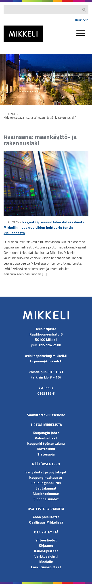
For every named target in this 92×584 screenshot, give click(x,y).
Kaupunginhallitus (46, 483)
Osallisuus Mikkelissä (46, 522)
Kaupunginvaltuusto (46, 477)
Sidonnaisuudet (46, 499)
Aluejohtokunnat (46, 493)
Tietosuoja (46, 454)
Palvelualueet (46, 438)
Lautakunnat (46, 488)
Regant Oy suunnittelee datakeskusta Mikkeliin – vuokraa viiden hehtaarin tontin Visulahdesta (44, 227)
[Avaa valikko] (80, 35)
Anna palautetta (46, 517)
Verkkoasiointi (46, 556)
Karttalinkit (46, 448)
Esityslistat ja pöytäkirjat (46, 472)
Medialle (46, 561)
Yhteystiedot (46, 540)
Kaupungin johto (46, 432)
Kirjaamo (46, 545)
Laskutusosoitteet (46, 567)
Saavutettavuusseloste (46, 414)
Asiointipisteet (46, 551)
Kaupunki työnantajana (46, 443)
